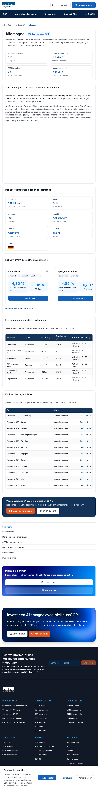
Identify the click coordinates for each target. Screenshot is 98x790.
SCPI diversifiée (41, 755)
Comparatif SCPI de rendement (14, 706)
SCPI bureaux (40, 706)
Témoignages (72, 759)
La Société (90, 14)
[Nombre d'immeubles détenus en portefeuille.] (25, 53)
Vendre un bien (73, 742)
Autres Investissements (26, 14)
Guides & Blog (70, 14)
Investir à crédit (9, 558)
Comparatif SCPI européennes (14, 710)
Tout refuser (66, 778)
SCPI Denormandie (9, 755)
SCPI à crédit (40, 742)
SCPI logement (40, 722)
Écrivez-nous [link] (19, 634)
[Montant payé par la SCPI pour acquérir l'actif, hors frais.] (89, 338)
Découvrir (84, 416)
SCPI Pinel (6, 742)
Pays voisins (8, 552)
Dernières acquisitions (13, 547)
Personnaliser (85, 778)
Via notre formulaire (22, 511)
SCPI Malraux (7, 746)
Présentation (8, 531)
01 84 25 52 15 (49, 511)
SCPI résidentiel (41, 718)
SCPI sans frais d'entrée (44, 746)
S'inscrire (88, 663)
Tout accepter (47, 778)
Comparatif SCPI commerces (13, 722)
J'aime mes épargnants (76, 763)
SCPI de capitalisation (43, 751)
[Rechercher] (53, 5)
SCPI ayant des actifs (12, 542)
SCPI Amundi (72, 718)
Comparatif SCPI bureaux (12, 718)
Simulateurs (51, 14)
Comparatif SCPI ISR (10, 714)
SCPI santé (39, 727)
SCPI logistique (41, 714)
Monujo (64, 5)
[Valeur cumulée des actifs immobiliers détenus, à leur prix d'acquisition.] (67, 68)
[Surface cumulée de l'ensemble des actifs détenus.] (67, 53)
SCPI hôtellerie (40, 731)
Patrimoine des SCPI (16, 25)
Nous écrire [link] (50, 590)
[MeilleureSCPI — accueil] (8, 5)
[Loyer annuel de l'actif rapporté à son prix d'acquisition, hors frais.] (57, 339)
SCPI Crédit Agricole (75, 722)
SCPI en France (73, 706)
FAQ (68, 746)
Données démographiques (14, 537)
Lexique (70, 751)
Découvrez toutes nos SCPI (18, 308)
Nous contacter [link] (85, 5)
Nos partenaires (73, 755)
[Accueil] (3, 25)
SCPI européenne (74, 710)
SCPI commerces (41, 710)
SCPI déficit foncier (10, 751)
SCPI (5, 14)
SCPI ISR (38, 759)
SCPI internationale (74, 714)
